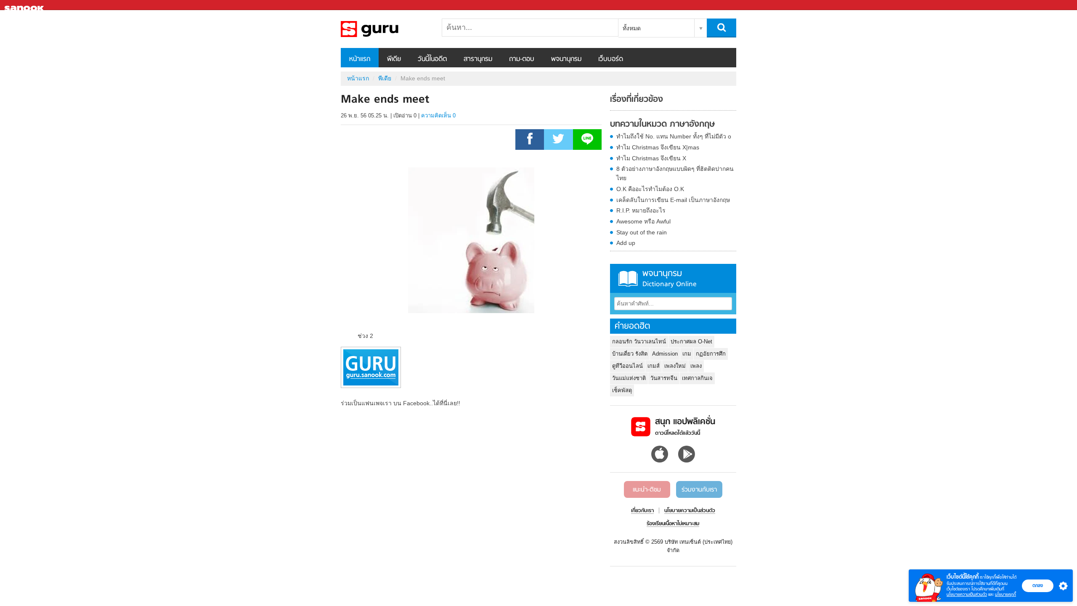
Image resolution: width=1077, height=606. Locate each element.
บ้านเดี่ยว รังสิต (629, 354)
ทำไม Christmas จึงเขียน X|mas (657, 147)
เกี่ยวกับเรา (642, 511)
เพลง (696, 366)
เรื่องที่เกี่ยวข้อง (636, 99)
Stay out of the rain (641, 232)
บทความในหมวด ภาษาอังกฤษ (662, 124)
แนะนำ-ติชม (647, 490)
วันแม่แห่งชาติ (629, 378)
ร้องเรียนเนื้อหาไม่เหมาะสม (673, 524)
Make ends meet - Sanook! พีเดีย (385, 29)
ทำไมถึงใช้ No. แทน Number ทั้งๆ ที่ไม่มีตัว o (673, 136)
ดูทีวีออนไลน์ (627, 366)
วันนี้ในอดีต (432, 59)
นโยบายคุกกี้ (1005, 594)
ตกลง (1037, 585)
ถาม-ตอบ (521, 59)
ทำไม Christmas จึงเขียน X (651, 158)
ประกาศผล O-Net (691, 341)
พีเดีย (394, 59)
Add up (625, 242)
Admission (665, 354)
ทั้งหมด (632, 28)
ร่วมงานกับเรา (699, 490)
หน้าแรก (359, 59)
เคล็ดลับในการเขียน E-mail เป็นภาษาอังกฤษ (673, 200)
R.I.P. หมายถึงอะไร (641, 210)
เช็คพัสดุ (622, 390)
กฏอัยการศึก (711, 354)
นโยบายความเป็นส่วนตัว (967, 594)
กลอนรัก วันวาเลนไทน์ (639, 341)
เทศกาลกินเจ (697, 378)
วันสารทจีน (663, 378)
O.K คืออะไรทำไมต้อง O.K (650, 189)
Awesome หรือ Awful (643, 221)
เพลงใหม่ (675, 366)
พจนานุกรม (566, 59)
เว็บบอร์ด (610, 59)
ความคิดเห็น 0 (438, 115)
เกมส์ (653, 366)
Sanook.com (25, 5)
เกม (686, 354)
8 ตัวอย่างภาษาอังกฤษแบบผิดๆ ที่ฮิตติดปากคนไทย (675, 173)
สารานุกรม (478, 59)
